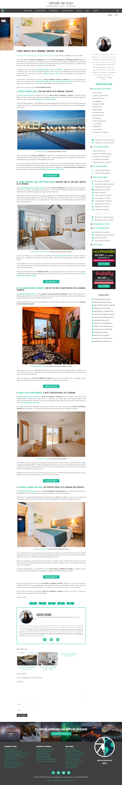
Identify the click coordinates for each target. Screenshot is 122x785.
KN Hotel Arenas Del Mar (41, 549)
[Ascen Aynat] (26, 617)
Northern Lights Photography (45, 759)
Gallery (79, 10)
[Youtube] (63, 772)
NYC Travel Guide (70, 749)
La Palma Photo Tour (11, 759)
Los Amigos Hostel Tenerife (26, 294)
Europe (29, 56)
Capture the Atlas (61, 3)
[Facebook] (58, 772)
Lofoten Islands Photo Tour (13, 751)
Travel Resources (67, 10)
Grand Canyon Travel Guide (73, 753)
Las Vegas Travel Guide (72, 751)
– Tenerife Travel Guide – (103, 84)
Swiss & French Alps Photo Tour (14, 763)
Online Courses (41, 10)
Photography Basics (42, 753)
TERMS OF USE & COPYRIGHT (55, 781)
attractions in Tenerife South (46, 99)
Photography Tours (11, 746)
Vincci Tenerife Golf (28, 91)
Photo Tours (28, 10)
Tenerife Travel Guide (72, 757)
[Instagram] (53, 772)
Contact (95, 10)
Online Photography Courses (45, 749)
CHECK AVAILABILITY (51, 175)
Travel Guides (69, 746)
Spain (35, 56)
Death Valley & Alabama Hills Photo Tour (17, 753)
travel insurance (105, 256)
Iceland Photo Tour (11, 749)
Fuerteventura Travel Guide (73, 761)
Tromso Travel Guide (71, 765)
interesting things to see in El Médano (49, 69)
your (106, 255)
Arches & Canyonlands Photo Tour (15, 757)
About (87, 10)
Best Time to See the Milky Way (46, 761)
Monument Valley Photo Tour (14, 755)
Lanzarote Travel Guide (72, 759)
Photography (53, 10)
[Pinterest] (68, 772)
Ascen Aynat (43, 614)
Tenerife (51, 56)
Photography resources (43, 746)
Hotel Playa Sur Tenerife (43, 459)
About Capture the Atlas (104, 760)
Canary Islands (42, 56)
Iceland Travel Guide (71, 763)
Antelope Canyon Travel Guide (74, 755)
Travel (24, 56)
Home (18, 56)
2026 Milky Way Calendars (44, 751)
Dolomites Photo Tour (12, 761)
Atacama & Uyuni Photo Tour (14, 765)
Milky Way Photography (43, 757)
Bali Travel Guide (70, 768)
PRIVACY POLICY (71, 781)
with (108, 258)
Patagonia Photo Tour (11, 768)
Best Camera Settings (43, 755)
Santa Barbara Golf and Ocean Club (41, 251)
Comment (19, 682)
